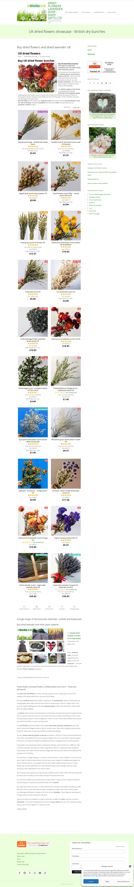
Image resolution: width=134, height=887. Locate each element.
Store (19, 56)
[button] (130, 866)
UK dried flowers (45, 56)
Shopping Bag (74, 609)
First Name (75, 856)
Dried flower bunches (30, 56)
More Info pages (94, 214)
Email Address (77, 849)
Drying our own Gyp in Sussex (97, 168)
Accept (91, 881)
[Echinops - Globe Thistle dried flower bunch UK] (66, 474)
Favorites (62, 609)
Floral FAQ (92, 211)
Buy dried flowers (72, 12)
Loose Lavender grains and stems (100, 194)
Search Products (24, 609)
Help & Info (111, 12)
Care (90, 208)
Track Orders (49, 609)
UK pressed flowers (95, 200)
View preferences (123, 881)
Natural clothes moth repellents (98, 183)
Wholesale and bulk (95, 205)
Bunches (92, 203)
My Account (86, 12)
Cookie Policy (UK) (23, 864)
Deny (107, 881)
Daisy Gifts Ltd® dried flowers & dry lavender (31, 853)
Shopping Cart (99, 12)
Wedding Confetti (94, 197)
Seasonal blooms (93, 179)
